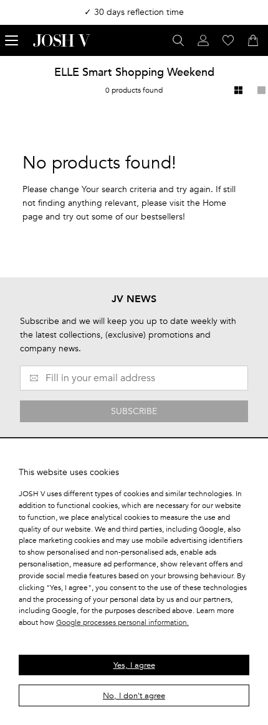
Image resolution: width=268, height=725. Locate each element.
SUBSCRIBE (134, 411)
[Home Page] (61, 40)
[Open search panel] (178, 40)
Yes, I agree (134, 665)
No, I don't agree (134, 695)
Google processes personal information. (122, 622)
